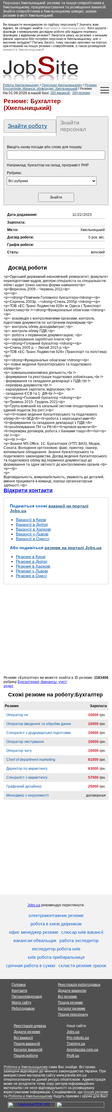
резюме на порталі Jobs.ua (73, 547)
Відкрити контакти (28, 490)
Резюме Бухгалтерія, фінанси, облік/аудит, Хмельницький (50, 86)
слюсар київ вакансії (82, 932)
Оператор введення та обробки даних (38, 724)
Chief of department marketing (30, 760)
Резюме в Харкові (33, 566)
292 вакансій (60, 93)
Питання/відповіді (27, 997)
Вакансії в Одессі (32, 538)
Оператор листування (25, 742)
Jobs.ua (33, 905)
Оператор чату (19, 751)
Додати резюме (27, 1032)
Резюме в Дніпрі (31, 561)
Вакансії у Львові (32, 534)
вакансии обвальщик (34, 940)
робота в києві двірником (56, 923)
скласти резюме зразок (82, 965)
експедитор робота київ (56, 948)
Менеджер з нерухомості (27, 795)
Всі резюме (67, 997)
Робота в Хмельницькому (26, 1067)
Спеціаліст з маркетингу (26, 777)
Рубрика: (14, 173)
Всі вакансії (23, 1038)
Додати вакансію (72, 991)
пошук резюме (96, 1092)
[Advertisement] (56, 629)
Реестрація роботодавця (79, 985)
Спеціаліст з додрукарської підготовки (38, 733)
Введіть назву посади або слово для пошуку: (44, 147)
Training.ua (76, 1044)
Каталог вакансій (28, 1050)
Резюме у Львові (32, 571)
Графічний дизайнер (24, 786)
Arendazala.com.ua (82, 1050)
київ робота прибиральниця (56, 957)
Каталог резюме (71, 1008)
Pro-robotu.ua (78, 1038)
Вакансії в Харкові (33, 529)
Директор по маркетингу (26, 768)
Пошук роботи (26, 1056)
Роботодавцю (23, 1008)
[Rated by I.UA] (80, 1106)
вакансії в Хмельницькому (23, 49)
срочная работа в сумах (31, 965)
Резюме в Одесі (31, 575)
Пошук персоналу (73, 1014)
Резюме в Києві (30, 556)
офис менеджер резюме (33, 932)
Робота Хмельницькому (21, 85)
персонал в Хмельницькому (64, 28)
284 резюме (81, 93)
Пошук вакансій (27, 1044)
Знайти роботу (27, 126)
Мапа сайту (21, 1003)
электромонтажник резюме (56, 915)
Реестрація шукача (30, 1026)
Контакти (19, 991)
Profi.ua (73, 1056)
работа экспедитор (79, 940)
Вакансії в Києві (31, 519)
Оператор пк (17, 715)
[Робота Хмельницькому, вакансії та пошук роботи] (40, 68)
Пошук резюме (70, 1003)
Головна (19, 985)
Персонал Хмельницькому (62, 85)
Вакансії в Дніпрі (32, 524)
